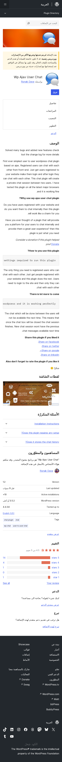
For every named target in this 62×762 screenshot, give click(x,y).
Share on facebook (48, 341)
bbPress (54, 704)
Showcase (24, 644)
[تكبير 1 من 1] (55, 385)
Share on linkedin (50, 354)
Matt (55, 699)
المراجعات (51, 110)
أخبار (57, 649)
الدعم (53, 133)
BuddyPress (52, 709)
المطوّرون (54, 679)
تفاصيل (52, 103)
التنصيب (52, 118)
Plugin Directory (51, 13)
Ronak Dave (27, 81)
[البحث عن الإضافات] (28, 23)
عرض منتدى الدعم (50, 604)
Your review (53, 583)
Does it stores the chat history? (42, 442)
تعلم (57, 669)
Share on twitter (50, 346)
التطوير (52, 125)
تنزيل (55, 92)
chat (17, 520)
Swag (25, 684)
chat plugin (8, 520)
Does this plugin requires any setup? (40, 433)
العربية (49, 722)
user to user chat (20, 526)
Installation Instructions (46, 423)
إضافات (26, 654)
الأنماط (26, 659)
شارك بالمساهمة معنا (19, 669)
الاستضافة (54, 654)
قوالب (27, 649)
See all (6, 583)
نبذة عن (55, 644)
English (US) (8, 513)
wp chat (7, 526)
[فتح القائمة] (4, 4)
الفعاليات (25, 674)
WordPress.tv (50, 684)
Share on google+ (49, 350)
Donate (55, 244)
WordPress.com (49, 694)
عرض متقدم (53, 534)
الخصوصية (54, 659)
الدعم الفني (53, 674)
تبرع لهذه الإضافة (51, 626)
